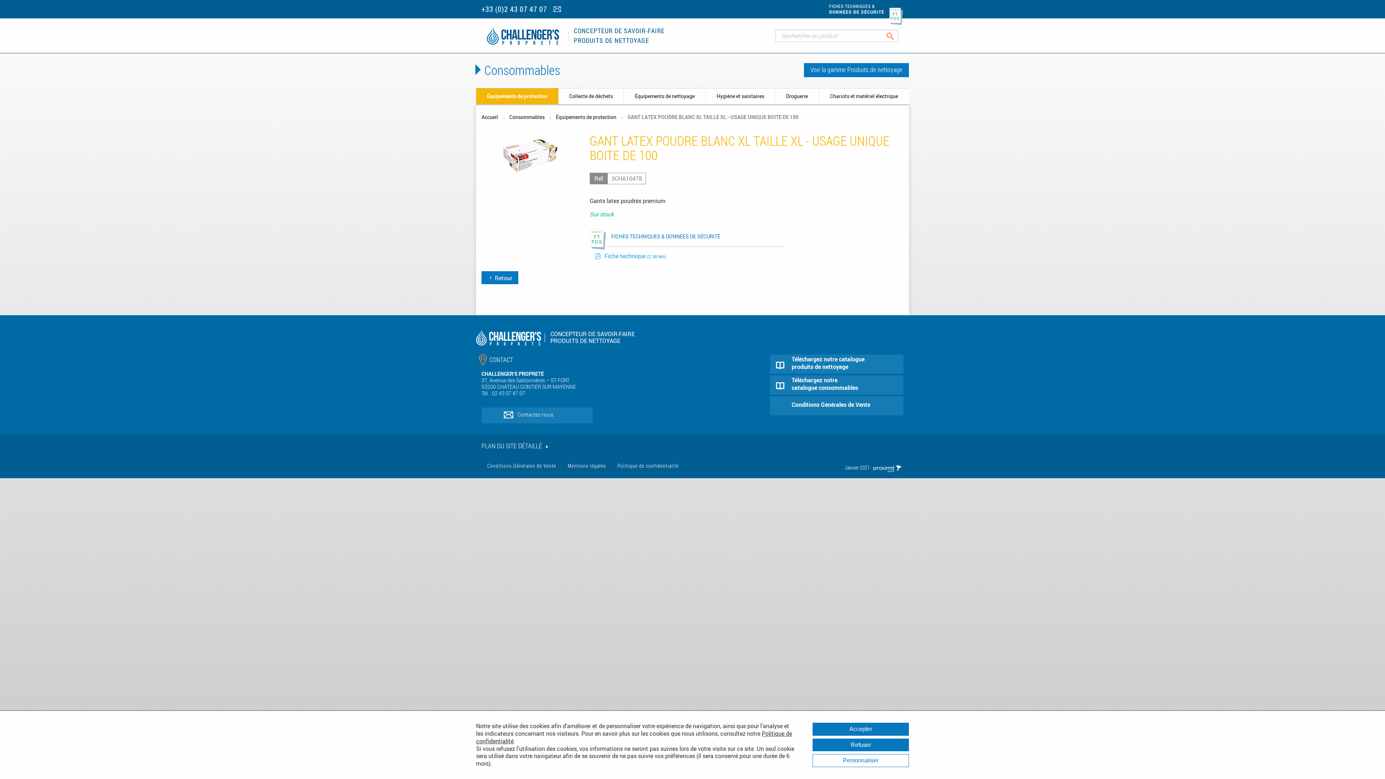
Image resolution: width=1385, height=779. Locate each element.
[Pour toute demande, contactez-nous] (558, 10)
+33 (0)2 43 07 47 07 (514, 9)
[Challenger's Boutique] (523, 36)
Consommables (527, 117)
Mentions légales (587, 465)
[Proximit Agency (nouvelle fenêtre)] (887, 467)
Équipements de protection (517, 96)
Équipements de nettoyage (665, 96)
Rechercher (896, 36)
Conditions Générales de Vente (521, 465)
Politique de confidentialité (648, 465)
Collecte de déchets (591, 96)
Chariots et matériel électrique (864, 96)
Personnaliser (861, 760)
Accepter (860, 729)
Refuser (861, 745)
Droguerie (797, 96)
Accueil (490, 117)
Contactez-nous (535, 414)
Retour (502, 278)
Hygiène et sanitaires (740, 96)
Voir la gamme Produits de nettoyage (856, 69)
